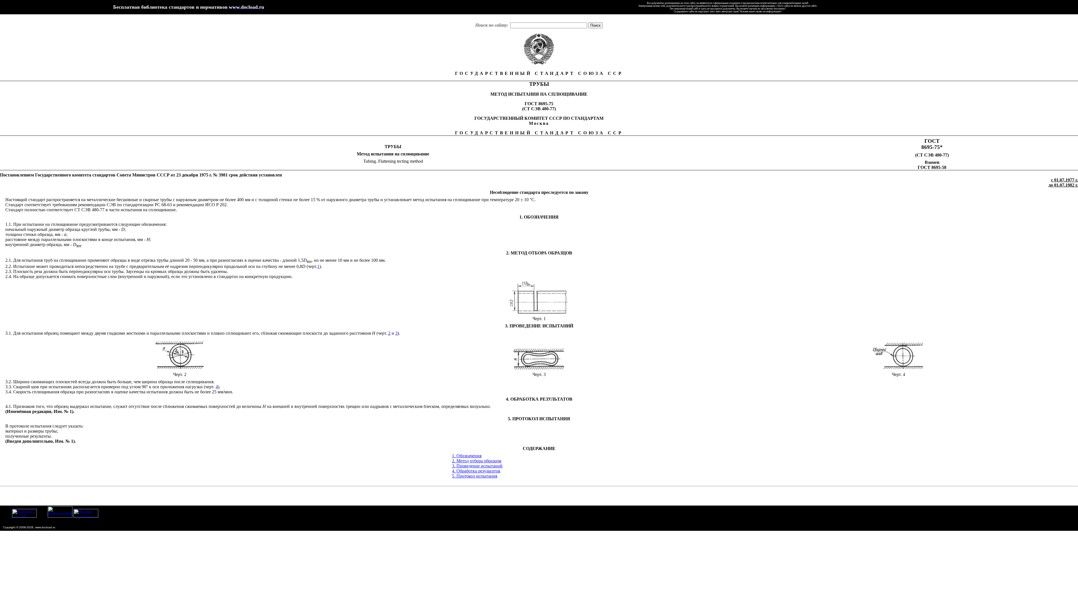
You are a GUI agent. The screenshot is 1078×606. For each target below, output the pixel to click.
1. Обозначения (466, 455)
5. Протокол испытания (474, 476)
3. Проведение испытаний (477, 465)
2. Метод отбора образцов (476, 460)
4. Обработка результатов (476, 471)
